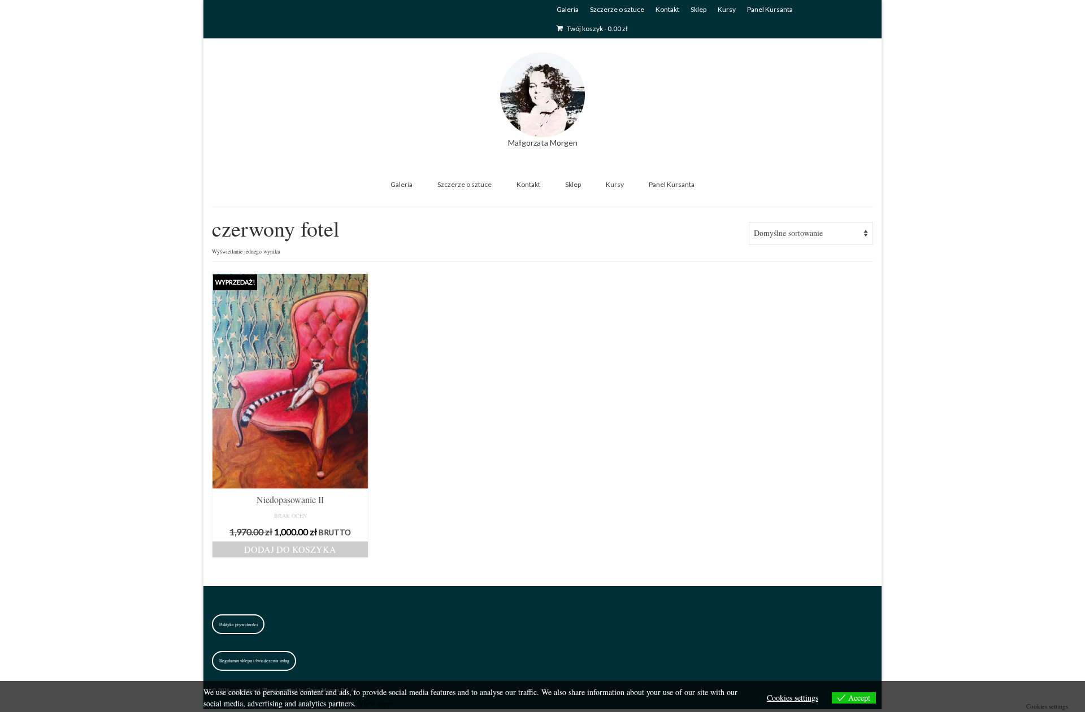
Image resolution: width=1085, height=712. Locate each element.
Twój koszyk (597, 28)
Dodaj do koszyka (290, 549)
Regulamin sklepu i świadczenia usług (254, 660)
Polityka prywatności (238, 624)
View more (376, 703)
